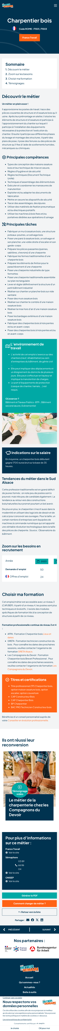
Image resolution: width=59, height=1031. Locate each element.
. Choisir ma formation (18, 78)
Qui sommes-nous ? (29, 982)
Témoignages (14, 83)
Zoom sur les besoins (19, 74)
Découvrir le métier (17, 69)
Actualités (29, 987)
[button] (20, 787)
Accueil (29, 977)
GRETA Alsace (25, 651)
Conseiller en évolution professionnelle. (28, 720)
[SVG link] (55, 5)
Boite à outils (29, 992)
